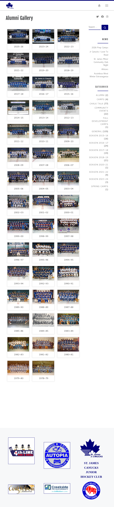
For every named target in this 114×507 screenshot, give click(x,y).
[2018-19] (68, 60)
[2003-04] (68, 178)
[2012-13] (68, 107)
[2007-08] (43, 155)
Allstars (104, 69)
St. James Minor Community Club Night (101, 62)
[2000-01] (68, 202)
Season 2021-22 (98, 172)
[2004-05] (43, 178)
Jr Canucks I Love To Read (99, 53)
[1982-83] (18, 344)
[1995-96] (43, 249)
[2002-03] (18, 202)
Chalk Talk (96, 103)
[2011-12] (18, 131)
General (97, 131)
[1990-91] (68, 273)
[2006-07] (68, 155)
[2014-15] (18, 107)
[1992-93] (43, 273)
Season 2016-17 (98, 142)
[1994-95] (68, 249)
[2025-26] (18, 36)
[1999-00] (18, 226)
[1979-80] (18, 368)
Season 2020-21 (98, 164)
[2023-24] (43, 36)
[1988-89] (43, 297)
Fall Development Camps (100, 121)
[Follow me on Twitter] (97, 16)
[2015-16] (68, 84)
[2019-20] (43, 60)
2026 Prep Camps (100, 47)
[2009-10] (68, 131)
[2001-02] (43, 202)
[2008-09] (18, 155)
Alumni (100, 95)
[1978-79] (43, 368)
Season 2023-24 (98, 179)
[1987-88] (68, 297)
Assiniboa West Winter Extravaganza (99, 75)
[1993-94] (18, 273)
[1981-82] (43, 344)
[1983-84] (68, 320)
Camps (100, 99)
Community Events (101, 109)
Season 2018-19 (98, 157)
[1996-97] (18, 249)
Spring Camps (99, 186)
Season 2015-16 (98, 135)
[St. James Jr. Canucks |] (10, 5)
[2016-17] (43, 84)
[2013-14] (43, 107)
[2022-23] (68, 36)
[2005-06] (18, 178)
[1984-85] (43, 320)
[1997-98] (68, 226)
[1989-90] (18, 297)
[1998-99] (43, 226)
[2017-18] (18, 84)
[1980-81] (68, 344)
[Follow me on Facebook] (102, 16)
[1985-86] (18, 320)
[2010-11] (43, 131)
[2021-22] (18, 60)
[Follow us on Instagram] (107, 16)
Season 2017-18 (98, 150)
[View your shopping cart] (99, 5)
